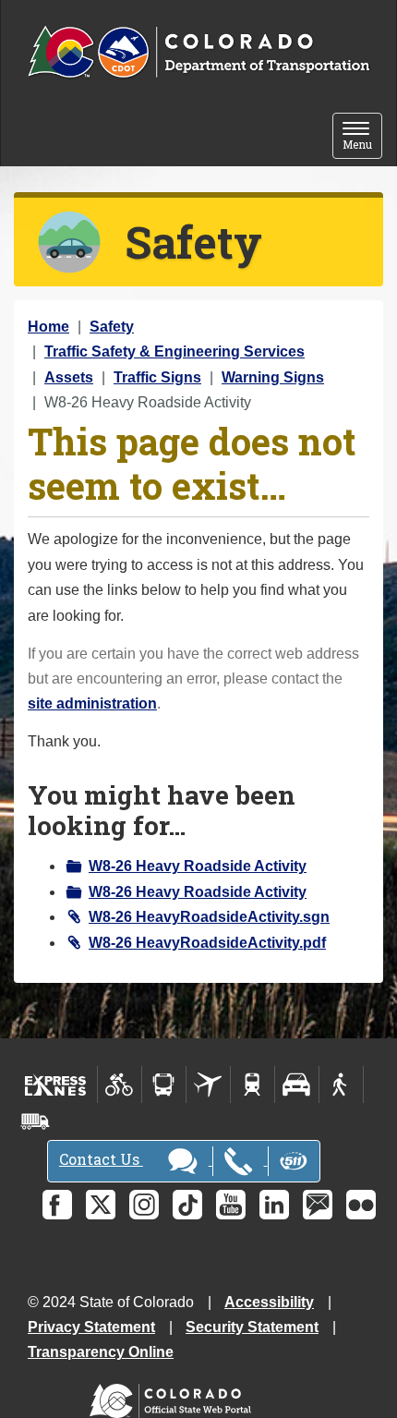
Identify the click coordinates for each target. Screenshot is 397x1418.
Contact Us (101, 1159)
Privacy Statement (91, 1327)
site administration (92, 703)
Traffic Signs (157, 377)
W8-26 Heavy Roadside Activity (198, 866)
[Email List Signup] (317, 1204)
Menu (362, 137)
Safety (112, 326)
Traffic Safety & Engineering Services (174, 351)
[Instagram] (144, 1204)
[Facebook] (57, 1204)
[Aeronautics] (208, 1084)
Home (48, 326)
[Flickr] (361, 1204)
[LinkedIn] (274, 1204)
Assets (68, 377)
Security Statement (252, 1327)
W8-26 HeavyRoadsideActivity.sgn (209, 917)
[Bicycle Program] (119, 1084)
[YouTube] (231, 1204)
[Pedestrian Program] (341, 1084)
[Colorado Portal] (174, 1396)
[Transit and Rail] (163, 1084)
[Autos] (296, 1084)
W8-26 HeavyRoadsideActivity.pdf (207, 943)
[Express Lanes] (56, 1084)
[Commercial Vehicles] (35, 1121)
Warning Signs (273, 377)
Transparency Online (101, 1352)
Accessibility (269, 1302)
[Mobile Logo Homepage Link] (198, 52)
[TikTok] (187, 1204)
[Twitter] (100, 1204)
